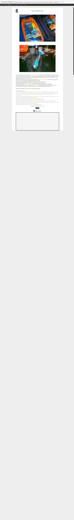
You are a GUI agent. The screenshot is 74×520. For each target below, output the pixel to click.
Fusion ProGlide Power (37, 11)
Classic (2, 4)
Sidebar (17, 4)
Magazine (9, 4)
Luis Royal (42, 106)
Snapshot (21, 4)
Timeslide (25, 4)
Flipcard (5, 4)
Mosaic (13, 4)
